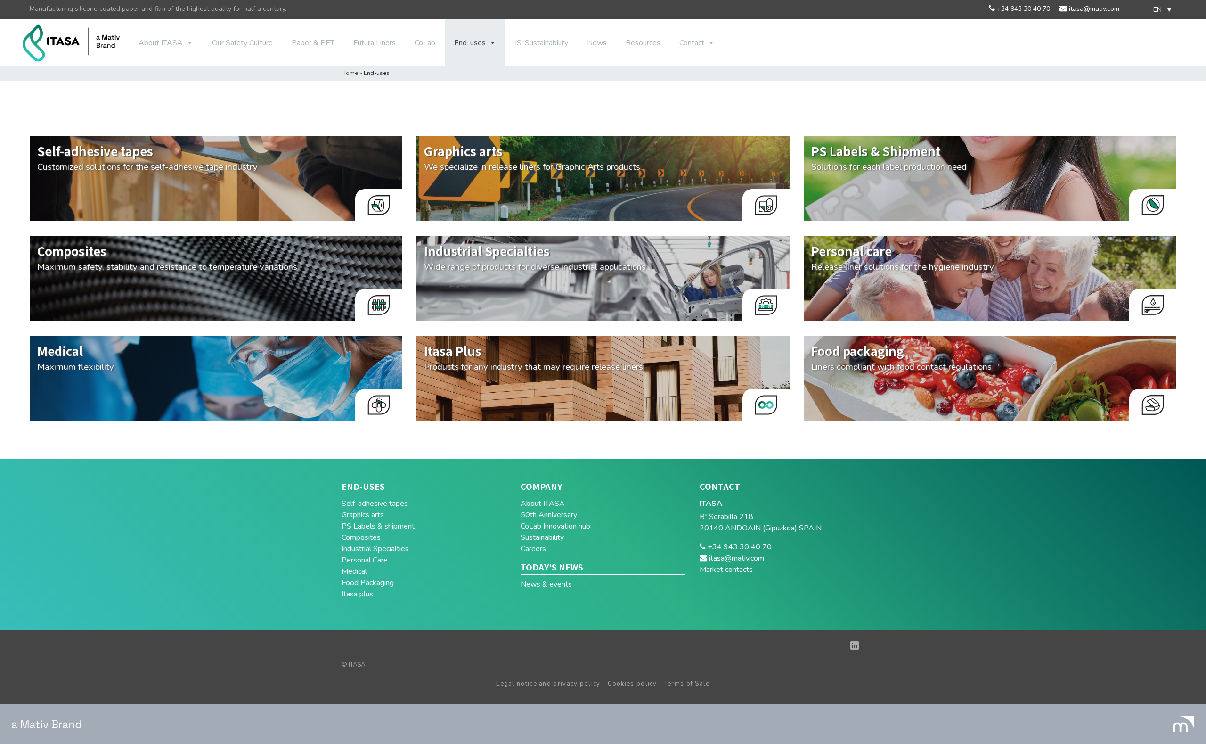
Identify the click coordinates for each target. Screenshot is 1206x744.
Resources (643, 43)
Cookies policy (632, 683)
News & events (546, 584)
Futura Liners (374, 43)
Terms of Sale (687, 683)
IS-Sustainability (541, 43)
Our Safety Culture (242, 43)
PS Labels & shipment (378, 526)
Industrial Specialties (375, 549)
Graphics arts (363, 515)
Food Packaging (368, 583)
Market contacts (726, 569)
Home (350, 73)
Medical (354, 571)
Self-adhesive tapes (375, 503)
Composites (361, 537)
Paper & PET (313, 43)
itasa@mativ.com (1093, 8)
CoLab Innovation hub (555, 526)
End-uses (470, 43)
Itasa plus (357, 594)
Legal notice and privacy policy (548, 683)
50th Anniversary (549, 515)
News (597, 43)
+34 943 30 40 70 (1022, 8)
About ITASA (161, 43)
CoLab (425, 43)
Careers (533, 549)
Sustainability (542, 537)
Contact (691, 43)
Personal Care (365, 560)
